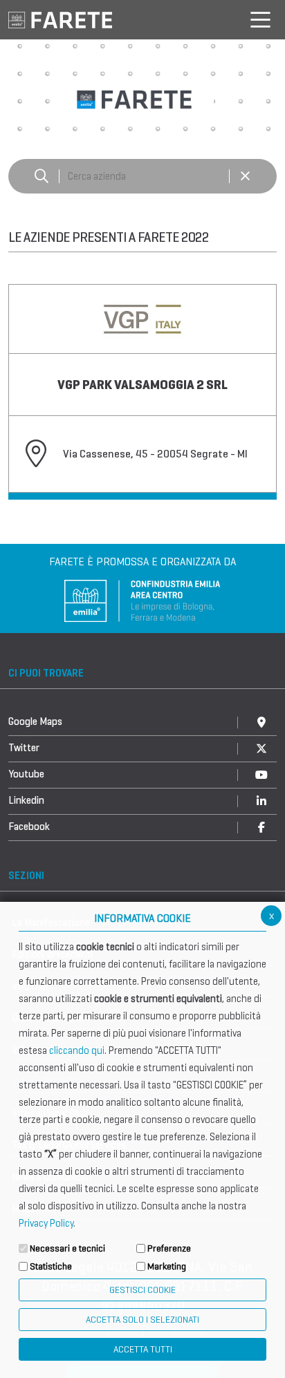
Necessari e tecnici (67, 1248)
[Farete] (60, 19)
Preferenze (169, 1248)
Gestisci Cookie (142, 1290)
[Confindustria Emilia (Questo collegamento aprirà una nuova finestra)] (142, 599)
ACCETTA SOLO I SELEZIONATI (142, 1319)
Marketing (166, 1266)
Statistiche (51, 1266)
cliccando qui (76, 1050)
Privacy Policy (46, 1223)
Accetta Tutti (142, 1349)
